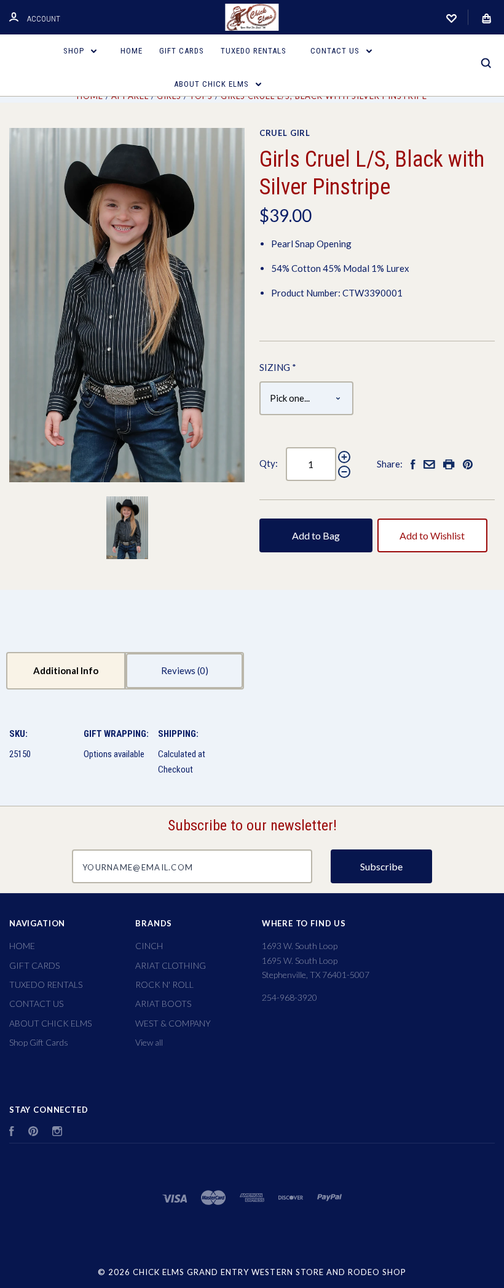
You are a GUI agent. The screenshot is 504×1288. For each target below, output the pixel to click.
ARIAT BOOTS (163, 1003)
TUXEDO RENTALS (253, 50)
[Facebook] (11, 1132)
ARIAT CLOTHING (170, 965)
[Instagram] (57, 1132)
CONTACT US (336, 50)
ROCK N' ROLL (164, 984)
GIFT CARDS (181, 50)
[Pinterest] (33, 1132)
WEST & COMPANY (173, 1023)
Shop (75, 50)
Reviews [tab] (179, 670)
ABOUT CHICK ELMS (212, 84)
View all (149, 1042)
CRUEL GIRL (284, 133)
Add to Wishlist (432, 535)
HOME (131, 50)
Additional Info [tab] (65, 670)
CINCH (149, 945)
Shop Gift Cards (38, 1042)
